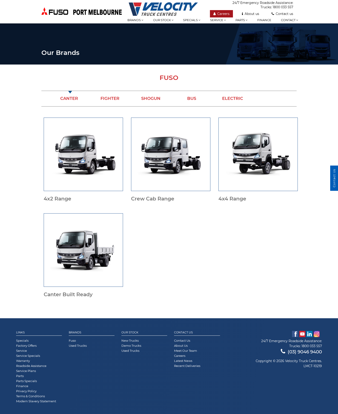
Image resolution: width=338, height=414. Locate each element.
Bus (191, 98)
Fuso (72, 340)
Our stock (162, 20)
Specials (190, 20)
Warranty (23, 361)
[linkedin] (309, 334)
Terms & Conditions (30, 396)
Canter (69, 98)
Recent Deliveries (187, 366)
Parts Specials (26, 381)
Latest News (183, 361)
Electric (232, 98)
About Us (181, 345)
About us (252, 14)
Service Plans (26, 371)
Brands (75, 332)
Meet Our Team (185, 350)
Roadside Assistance (31, 366)
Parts (240, 20)
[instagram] (317, 334)
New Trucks (130, 340)
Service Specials (28, 356)
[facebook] (295, 334)
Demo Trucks (131, 345)
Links (20, 332)
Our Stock (129, 332)
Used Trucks (78, 345)
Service (217, 20)
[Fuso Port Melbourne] (81, 11)
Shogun (150, 98)
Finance (264, 20)
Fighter (109, 98)
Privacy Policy (26, 391)
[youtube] (302, 334)
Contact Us (183, 332)
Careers (223, 14)
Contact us (284, 14)
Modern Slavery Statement (36, 401)
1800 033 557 (283, 7)
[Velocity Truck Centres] (163, 8)
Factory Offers (26, 345)
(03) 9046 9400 (305, 352)
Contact (288, 20)
